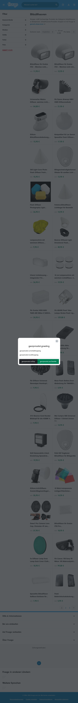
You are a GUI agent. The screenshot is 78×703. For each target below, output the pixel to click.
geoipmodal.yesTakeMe (48, 361)
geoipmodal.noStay (28, 361)
